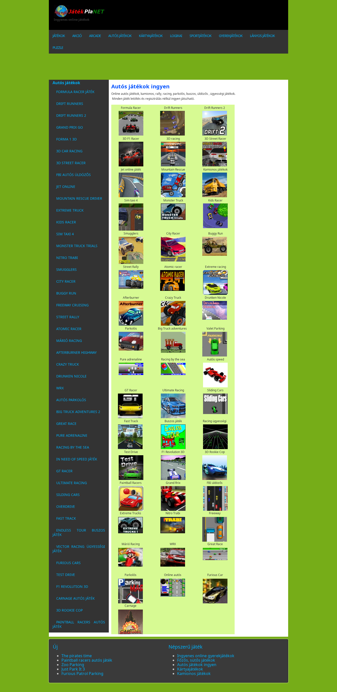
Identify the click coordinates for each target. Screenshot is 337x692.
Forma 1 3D (66, 139)
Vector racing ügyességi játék (79, 548)
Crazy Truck (67, 364)
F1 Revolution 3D (72, 586)
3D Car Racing (69, 151)
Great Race (66, 423)
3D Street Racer (71, 162)
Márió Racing (69, 340)
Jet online (65, 186)
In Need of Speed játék (76, 459)
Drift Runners (69, 103)
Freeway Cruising (72, 305)
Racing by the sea (72, 447)
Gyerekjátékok (231, 35)
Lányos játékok (262, 35)
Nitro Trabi (67, 257)
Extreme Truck (70, 210)
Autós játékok (119, 35)
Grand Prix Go (69, 127)
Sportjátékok (200, 35)
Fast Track (66, 518)
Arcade (95, 35)
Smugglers (66, 269)
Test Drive (65, 574)
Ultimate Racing (71, 482)
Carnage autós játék (75, 598)
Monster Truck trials (76, 245)
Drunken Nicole (71, 376)
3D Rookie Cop (69, 610)
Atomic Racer (68, 328)
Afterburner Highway (76, 352)
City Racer (65, 281)
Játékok (59, 35)
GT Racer (64, 471)
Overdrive (65, 506)
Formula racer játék (75, 91)
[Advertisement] (207, 16)
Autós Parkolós (71, 399)
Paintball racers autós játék (79, 624)
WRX (60, 388)
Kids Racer (66, 222)
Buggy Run (66, 293)
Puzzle (58, 47)
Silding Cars (68, 494)
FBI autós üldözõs (73, 174)
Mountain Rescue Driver (79, 198)
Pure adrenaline (71, 435)
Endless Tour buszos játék (79, 532)
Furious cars (68, 562)
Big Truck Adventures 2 (78, 411)
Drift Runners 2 (71, 115)
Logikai (176, 35)
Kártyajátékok (151, 35)
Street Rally (67, 317)
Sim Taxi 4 (65, 234)
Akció (77, 35)
